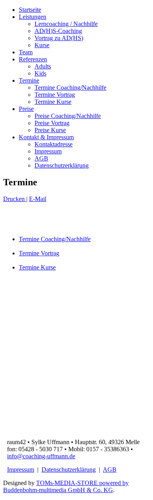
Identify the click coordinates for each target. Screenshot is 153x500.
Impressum (48, 151)
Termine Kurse (53, 101)
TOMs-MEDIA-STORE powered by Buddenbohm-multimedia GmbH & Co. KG (66, 486)
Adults (43, 66)
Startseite (30, 9)
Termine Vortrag (55, 94)
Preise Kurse (50, 130)
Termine (29, 80)
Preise (26, 108)
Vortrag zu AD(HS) (59, 38)
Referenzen (33, 59)
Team (26, 52)
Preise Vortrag (52, 123)
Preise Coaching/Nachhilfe (68, 116)
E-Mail (37, 199)
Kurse (42, 45)
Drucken (14, 199)
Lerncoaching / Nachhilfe (66, 23)
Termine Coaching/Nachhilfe (70, 87)
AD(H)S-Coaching (58, 31)
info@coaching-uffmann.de (41, 456)
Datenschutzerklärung (62, 165)
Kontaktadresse (54, 144)
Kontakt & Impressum (46, 137)
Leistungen (32, 16)
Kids (40, 73)
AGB (41, 158)
